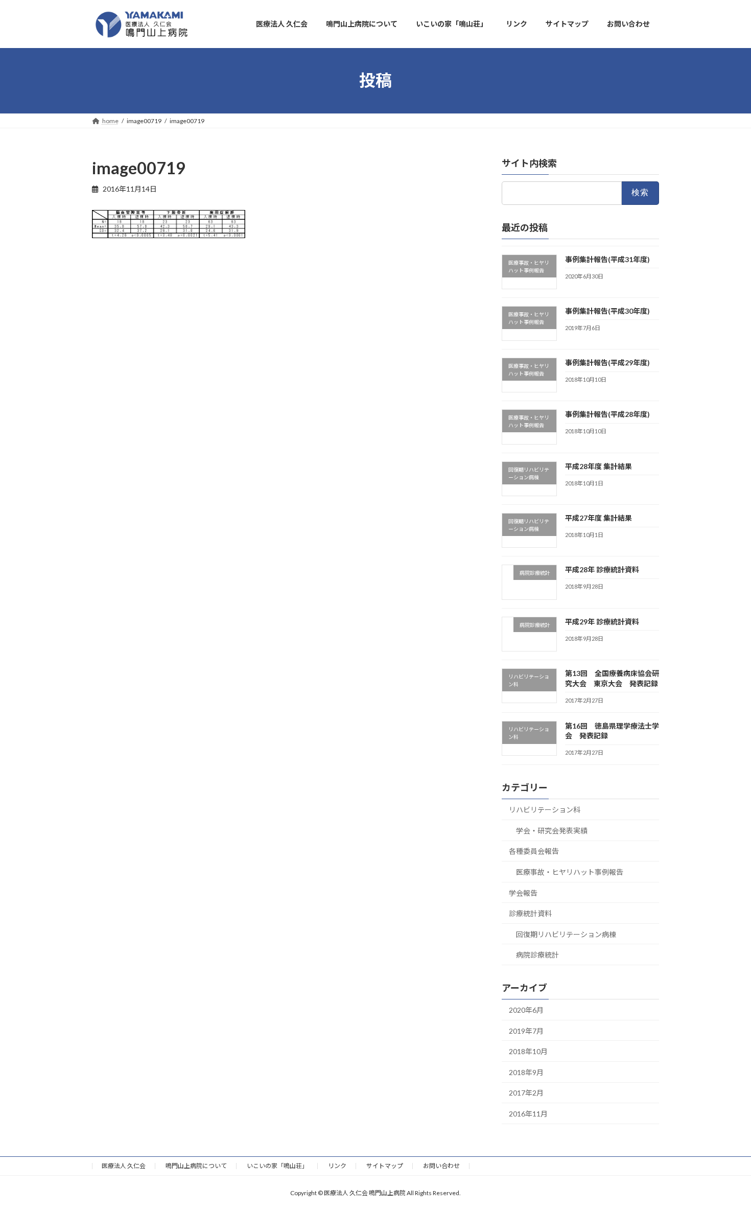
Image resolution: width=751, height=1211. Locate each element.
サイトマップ (384, 1166)
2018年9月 (526, 1071)
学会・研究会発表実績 (552, 830)
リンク (337, 1166)
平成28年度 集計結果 (598, 465)
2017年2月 (526, 1092)
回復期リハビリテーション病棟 (566, 933)
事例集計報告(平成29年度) (607, 362)
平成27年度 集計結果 (598, 518)
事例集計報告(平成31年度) (607, 258)
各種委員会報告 (534, 851)
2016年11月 (528, 1113)
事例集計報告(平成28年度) (607, 414)
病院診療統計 (537, 954)
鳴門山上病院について (196, 1166)
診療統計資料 (530, 913)
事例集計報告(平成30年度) (607, 310)
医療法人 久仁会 (124, 1166)
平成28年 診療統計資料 (602, 569)
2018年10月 (528, 1051)
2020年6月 (526, 1010)
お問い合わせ (441, 1166)
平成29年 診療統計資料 (602, 621)
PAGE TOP (724, 1165)
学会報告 (523, 892)
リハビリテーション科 (544, 809)
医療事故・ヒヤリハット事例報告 (569, 872)
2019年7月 (526, 1030)
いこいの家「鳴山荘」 (277, 1166)
